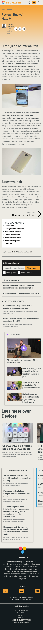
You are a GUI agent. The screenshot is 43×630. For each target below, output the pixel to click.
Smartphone (22, 252)
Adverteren (21, 613)
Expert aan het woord (17, 470)
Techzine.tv (15, 334)
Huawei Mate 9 (12, 252)
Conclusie (8, 243)
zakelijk (29, 252)
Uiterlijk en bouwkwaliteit (14, 228)
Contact (21, 618)
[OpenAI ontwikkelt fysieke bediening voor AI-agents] (18, 433)
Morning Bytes (11, 272)
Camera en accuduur (12, 234)
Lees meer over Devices (16, 413)
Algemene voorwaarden (21, 620)
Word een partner (21, 610)
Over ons (21, 615)
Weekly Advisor (26, 272)
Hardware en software (13, 231)
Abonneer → (33, 268)
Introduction (9, 225)
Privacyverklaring (21, 622)
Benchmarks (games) (12, 240)
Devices (9, 10)
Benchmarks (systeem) (13, 237)
